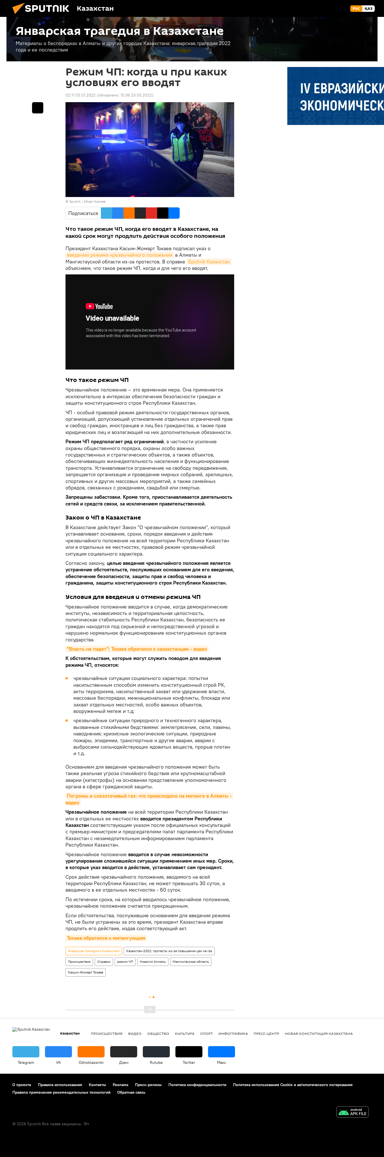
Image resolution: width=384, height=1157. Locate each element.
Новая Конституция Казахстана (319, 1033)
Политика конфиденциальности (197, 1084)
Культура (185, 1033)
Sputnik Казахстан (209, 261)
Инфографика (233, 1033)
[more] (37, 107)
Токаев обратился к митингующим (106, 938)
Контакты (97, 1084)
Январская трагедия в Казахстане (93, 951)
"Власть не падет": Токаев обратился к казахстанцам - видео (137, 649)
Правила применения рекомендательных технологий (61, 1092)
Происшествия (79, 961)
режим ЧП (125, 961)
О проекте (21, 1084)
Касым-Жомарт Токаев (85, 972)
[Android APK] (352, 1112)
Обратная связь (131, 1092)
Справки (103, 961)
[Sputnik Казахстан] (43, 15)
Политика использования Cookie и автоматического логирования (293, 1084)
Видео (135, 1033)
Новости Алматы (153, 961)
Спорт (206, 1033)
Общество (158, 1033)
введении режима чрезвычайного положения (119, 255)
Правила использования (60, 1084)
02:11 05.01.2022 (80, 95)
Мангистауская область (191, 961)
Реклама (120, 1084)
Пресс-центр (266, 1033)
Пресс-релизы (148, 1084)
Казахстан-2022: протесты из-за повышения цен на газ (169, 951)
